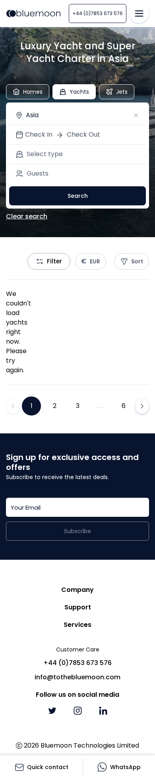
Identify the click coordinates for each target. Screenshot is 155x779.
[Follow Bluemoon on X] (52, 710)
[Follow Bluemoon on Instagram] (77, 710)
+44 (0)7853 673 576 (97, 13)
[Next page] (142, 406)
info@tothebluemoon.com (77, 677)
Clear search (26, 216)
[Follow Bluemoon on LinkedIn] (103, 710)
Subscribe (77, 531)
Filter (54, 261)
